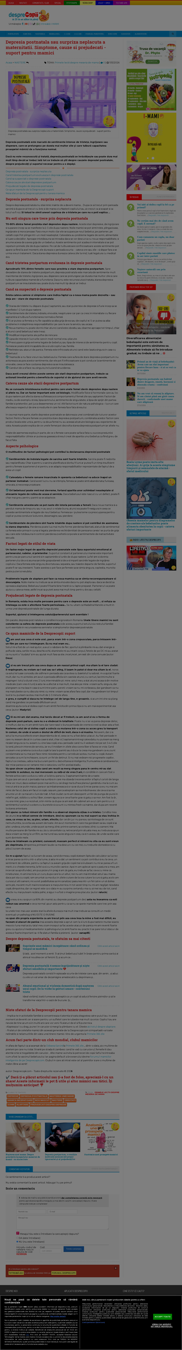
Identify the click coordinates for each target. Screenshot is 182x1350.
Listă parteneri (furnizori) (93, 1322)
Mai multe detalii (58, 1316)
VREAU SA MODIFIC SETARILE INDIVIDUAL (161, 1325)
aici (27, 1335)
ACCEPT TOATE (162, 1316)
